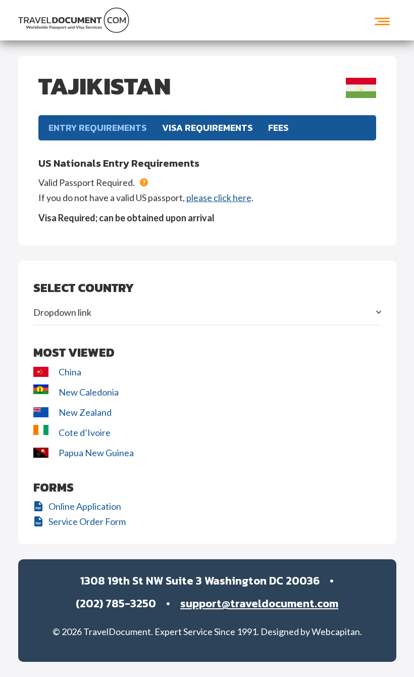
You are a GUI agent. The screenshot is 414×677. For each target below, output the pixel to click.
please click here (218, 197)
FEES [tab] (278, 127)
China (70, 371)
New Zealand (86, 412)
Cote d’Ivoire (85, 432)
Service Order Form (87, 521)
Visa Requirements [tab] (207, 127)
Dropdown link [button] (62, 312)
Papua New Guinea (96, 452)
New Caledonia (89, 392)
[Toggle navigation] (382, 20)
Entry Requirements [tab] (97, 127)
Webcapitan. (337, 631)
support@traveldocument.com (259, 603)
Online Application (84, 506)
